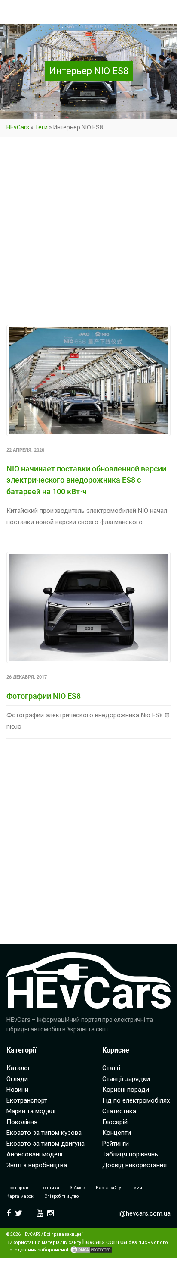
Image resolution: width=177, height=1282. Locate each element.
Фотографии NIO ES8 (43, 696)
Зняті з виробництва (36, 1165)
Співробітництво (61, 1196)
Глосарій (115, 1122)
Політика (49, 1187)
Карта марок (20, 1196)
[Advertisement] (88, 232)
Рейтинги (115, 1143)
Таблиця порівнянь (130, 1154)
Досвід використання (134, 1165)
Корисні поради (125, 1089)
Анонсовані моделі (34, 1154)
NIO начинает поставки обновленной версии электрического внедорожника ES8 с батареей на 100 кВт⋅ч (86, 480)
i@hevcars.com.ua (145, 1213)
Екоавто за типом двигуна (45, 1143)
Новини (17, 1089)
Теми (137, 1187)
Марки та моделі (30, 1111)
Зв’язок (77, 1187)
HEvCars (17, 127)
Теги (41, 127)
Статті (111, 1068)
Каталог (18, 1068)
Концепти (116, 1133)
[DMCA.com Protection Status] (91, 1249)
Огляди (17, 1079)
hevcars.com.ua (104, 1242)
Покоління (21, 1122)
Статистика (119, 1111)
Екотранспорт (26, 1100)
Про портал (18, 1187)
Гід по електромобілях (136, 1100)
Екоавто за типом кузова (44, 1133)
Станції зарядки (126, 1079)
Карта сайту (108, 1187)
